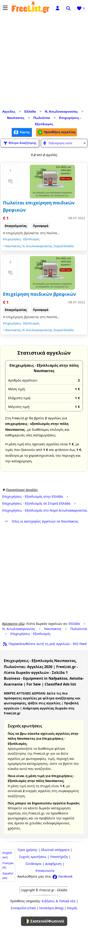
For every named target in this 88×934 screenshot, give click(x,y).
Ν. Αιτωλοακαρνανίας (61, 111)
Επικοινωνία (45, 870)
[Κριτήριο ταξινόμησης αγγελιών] (64, 143)
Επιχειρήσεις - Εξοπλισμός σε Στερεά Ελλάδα (36, 503)
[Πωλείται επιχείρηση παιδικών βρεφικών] (52, 181)
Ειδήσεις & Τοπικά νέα (58, 901)
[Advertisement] (44, 62)
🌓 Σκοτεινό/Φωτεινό (44, 921)
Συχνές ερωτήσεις (32, 857)
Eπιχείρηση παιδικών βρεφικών (39, 294)
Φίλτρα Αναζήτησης (22, 142)
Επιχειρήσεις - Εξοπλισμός (21, 239)
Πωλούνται (41, 118)
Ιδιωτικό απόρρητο (55, 850)
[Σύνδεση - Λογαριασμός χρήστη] (57, 7)
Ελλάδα (30, 111)
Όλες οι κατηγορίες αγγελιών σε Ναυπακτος (41, 521)
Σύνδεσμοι (33, 863)
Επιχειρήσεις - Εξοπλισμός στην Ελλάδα (32, 496)
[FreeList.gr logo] (30, 8)
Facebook (65, 876)
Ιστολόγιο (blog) (51, 908)
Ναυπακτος (15, 118)
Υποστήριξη (59, 857)
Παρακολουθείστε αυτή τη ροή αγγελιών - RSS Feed (47, 644)
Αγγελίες (8, 111)
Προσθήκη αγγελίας (59, 132)
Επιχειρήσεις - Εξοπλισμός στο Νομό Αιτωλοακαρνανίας (44, 510)
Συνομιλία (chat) (23, 908)
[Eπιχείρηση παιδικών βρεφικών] (52, 273)
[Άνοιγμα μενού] (5, 8)
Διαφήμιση (53, 863)
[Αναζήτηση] (68, 7)
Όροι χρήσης (27, 850)
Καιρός (72, 908)
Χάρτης (24, 132)
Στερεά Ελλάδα (63, 246)
